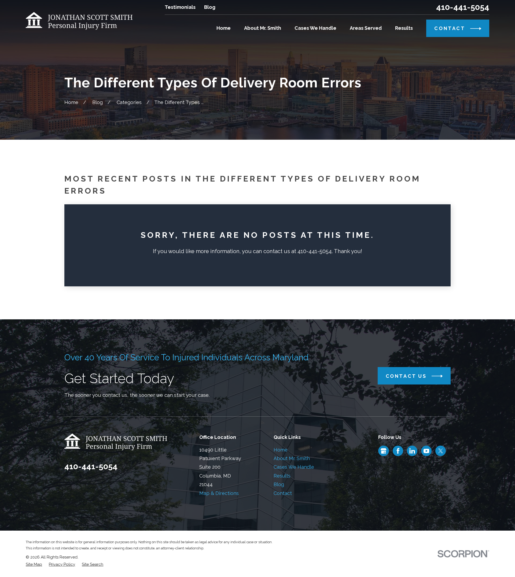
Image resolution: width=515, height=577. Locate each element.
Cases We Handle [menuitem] (315, 28)
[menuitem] (34, 564)
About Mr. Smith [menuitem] (262, 28)
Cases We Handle (294, 467)
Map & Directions (219, 493)
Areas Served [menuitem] (366, 28)
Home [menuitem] (223, 28)
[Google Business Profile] (384, 451)
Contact (283, 493)
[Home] (79, 21)
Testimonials (180, 7)
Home (281, 450)
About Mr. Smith (292, 458)
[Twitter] (441, 451)
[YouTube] (426, 451)
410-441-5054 (462, 7)
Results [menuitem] (404, 28)
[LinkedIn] (412, 451)
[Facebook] (398, 451)
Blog (209, 7)
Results (282, 476)
